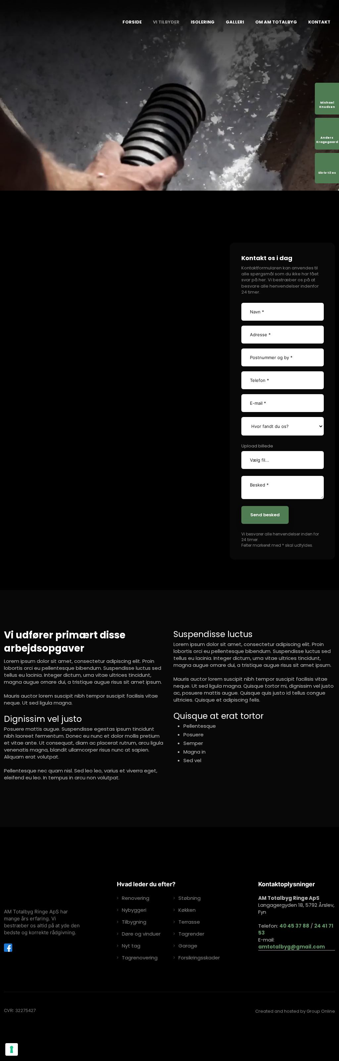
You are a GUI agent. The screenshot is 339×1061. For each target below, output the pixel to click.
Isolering (203, 22)
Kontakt (319, 22)
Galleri (235, 22)
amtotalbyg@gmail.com (291, 946)
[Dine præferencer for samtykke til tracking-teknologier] (11, 1049)
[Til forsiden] (57, 22)
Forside (132, 22)
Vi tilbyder (166, 22)
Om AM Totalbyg (276, 22)
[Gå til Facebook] (8, 948)
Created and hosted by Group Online (295, 1011)
